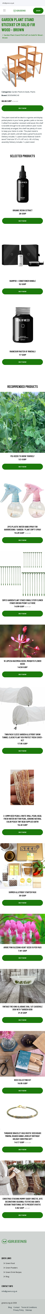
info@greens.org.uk (8, 3)
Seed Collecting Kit (22, 1080)
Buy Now (22, 108)
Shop (38, 11)
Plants (32, 92)
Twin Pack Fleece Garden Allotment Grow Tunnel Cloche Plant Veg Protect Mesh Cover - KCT (22, 737)
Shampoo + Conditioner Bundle (22, 281)
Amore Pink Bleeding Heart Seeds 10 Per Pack (23, 947)
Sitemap (28, 1310)
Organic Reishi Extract (22, 210)
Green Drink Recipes (14, 1272)
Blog (7, 1276)
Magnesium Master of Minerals (22, 351)
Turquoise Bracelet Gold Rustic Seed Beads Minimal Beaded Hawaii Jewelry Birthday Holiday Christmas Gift (22, 1136)
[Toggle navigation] (4, 10)
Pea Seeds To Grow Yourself (22, 456)
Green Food (10, 1263)
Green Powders (12, 1268)
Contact (17, 1307)
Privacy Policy (18, 1310)
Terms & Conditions (29, 1307)
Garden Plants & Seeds (21, 92)
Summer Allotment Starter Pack (22, 892)
